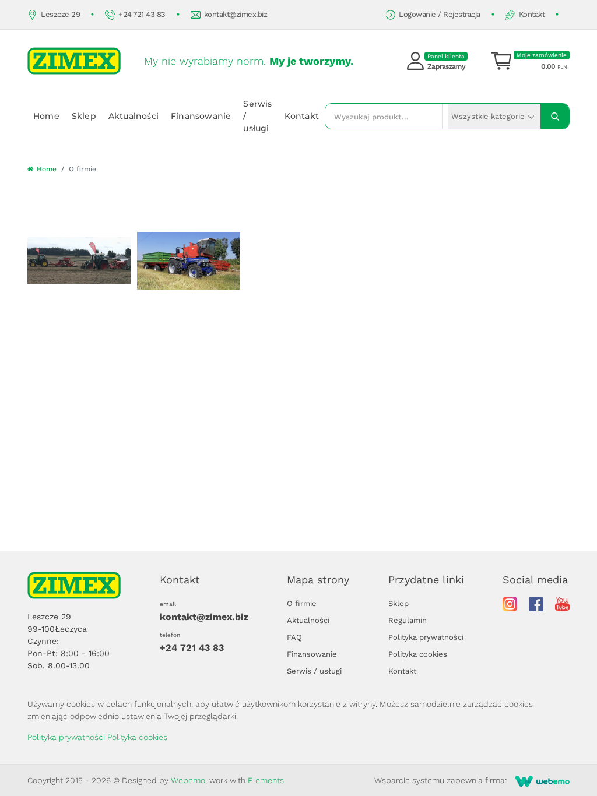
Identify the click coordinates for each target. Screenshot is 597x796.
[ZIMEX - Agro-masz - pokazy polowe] (79, 261)
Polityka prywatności (425, 637)
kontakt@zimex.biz (236, 14)
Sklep (84, 116)
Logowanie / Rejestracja (439, 14)
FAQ (294, 637)
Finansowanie (201, 116)
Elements (266, 780)
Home (46, 116)
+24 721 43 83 (142, 14)
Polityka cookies (417, 654)
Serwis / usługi (257, 115)
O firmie (302, 603)
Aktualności (133, 116)
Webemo (188, 780)
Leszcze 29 (60, 14)
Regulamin (407, 620)
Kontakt (532, 14)
